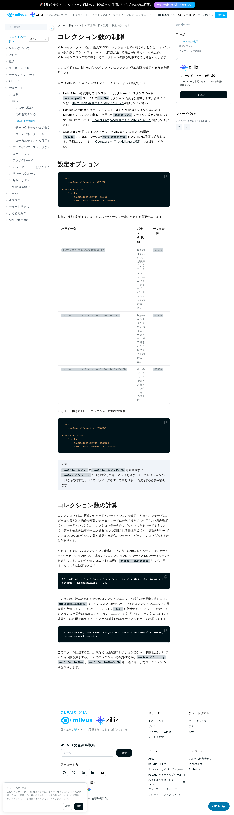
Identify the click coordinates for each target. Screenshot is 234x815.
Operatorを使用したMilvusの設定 (117, 142)
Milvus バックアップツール (165, 774)
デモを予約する (205, 14)
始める (221, 14)
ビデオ (192, 731)
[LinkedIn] (92, 772)
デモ (191, 726)
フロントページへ (17, 39)
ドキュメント (80, 14)
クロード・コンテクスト (162, 794)
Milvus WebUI (21, 187)
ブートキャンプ (198, 721)
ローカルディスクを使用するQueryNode (31, 141)
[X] (73, 772)
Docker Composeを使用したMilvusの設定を (121, 120)
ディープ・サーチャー (161, 789)
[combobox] (167, 15)
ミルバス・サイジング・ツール (166, 769)
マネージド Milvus (159, 731)
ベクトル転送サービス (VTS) (161, 781)
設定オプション (187, 46)
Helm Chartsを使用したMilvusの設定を (98, 103)
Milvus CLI (155, 764)
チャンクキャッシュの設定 (31, 127)
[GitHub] (64, 772)
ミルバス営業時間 (199, 758)
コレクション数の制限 (187, 41)
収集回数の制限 (25, 121)
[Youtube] (102, 772)
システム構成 (24, 108)
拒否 (67, 806)
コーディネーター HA (29, 134)
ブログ (130, 14)
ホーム (61, 25)
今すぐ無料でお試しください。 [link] (175, 4)
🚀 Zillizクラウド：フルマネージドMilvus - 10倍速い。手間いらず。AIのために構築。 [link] (96, 5)
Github (193, 769)
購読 (124, 753)
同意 (79, 806)
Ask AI (216, 806)
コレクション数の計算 (190, 51)
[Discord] (83, 772)
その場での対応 (25, 114)
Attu (151, 758)
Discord (194, 764)
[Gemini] (89, 789)
